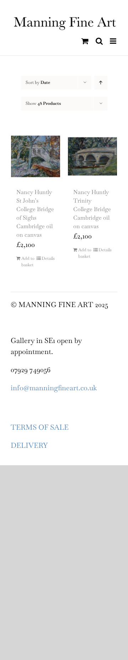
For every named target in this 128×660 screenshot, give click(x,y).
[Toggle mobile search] (99, 41)
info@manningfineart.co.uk (54, 387)
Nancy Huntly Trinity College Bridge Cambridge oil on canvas (92, 209)
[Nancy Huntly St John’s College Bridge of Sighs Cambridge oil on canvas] (35, 156)
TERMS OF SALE (40, 427)
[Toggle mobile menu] (113, 41)
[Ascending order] (101, 82)
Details (48, 258)
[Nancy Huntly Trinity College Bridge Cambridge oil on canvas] (92, 156)
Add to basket (27, 262)
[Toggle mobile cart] (85, 41)
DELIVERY (29, 445)
